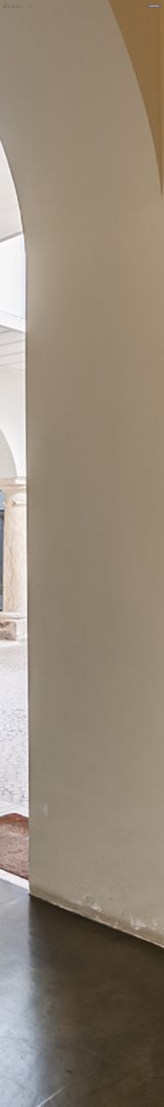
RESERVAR (154, 6)
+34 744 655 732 (134, 6)
